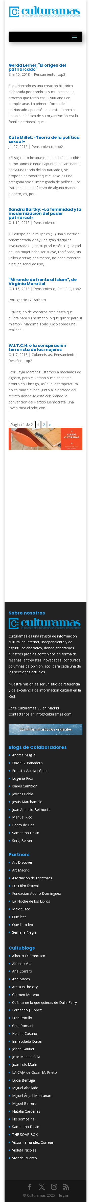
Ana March (21, 979)
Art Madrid (20, 870)
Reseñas (64, 288)
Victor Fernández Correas (33, 1142)
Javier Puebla (22, 793)
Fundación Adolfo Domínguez (36, 893)
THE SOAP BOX (25, 1134)
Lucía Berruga (23, 1080)
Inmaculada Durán (27, 1041)
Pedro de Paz (23, 825)
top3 (61, 74)
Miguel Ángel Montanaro (32, 1095)
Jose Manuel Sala (26, 1056)
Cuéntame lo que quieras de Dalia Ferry (44, 1002)
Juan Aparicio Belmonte (31, 809)
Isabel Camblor (24, 786)
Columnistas (42, 354)
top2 (59, 146)
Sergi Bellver (22, 840)
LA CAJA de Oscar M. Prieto (34, 1072)
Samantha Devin (25, 832)
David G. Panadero (27, 762)
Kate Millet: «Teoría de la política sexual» (44, 139)
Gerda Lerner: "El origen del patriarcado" (37, 67)
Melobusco (21, 909)
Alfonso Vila (21, 963)
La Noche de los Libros (31, 901)
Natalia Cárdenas (26, 1111)
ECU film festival (25, 885)
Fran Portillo (22, 1017)
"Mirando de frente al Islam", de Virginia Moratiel (43, 282)
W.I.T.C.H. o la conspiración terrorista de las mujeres (37, 347)
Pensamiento (45, 74)
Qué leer (19, 916)
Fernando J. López (27, 1010)
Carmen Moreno (25, 994)
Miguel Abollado (25, 1087)
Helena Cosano (24, 1033)
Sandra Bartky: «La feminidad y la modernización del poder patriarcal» (45, 213)
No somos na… (24, 1119)
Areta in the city (25, 986)
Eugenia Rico (22, 778)
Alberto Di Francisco (28, 955)
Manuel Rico (22, 817)
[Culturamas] (45, 630)
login (63, 1195)
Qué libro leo (22, 924)
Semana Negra (24, 932)
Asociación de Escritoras (32, 878)
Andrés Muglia (23, 755)
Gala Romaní (22, 1025)
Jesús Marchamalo (27, 801)
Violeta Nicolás (24, 1150)
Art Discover (22, 862)
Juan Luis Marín (24, 1064)
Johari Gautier (23, 1048)
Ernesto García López (29, 770)
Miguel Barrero (24, 1103)
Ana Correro (22, 971)
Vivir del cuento (24, 1158)
